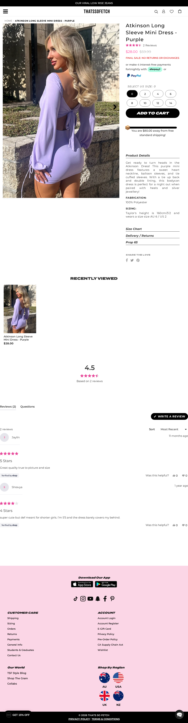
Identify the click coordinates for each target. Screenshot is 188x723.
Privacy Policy (106, 634)
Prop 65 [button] (132, 242)
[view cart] (180, 11)
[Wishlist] (171, 11)
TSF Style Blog (16, 673)
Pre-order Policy (108, 639)
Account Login (106, 618)
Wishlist (103, 650)
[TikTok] (75, 599)
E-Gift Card (104, 628)
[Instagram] (83, 599)
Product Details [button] (138, 155)
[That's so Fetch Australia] (104, 678)
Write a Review (172, 417)
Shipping (13, 618)
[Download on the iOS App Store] (82, 586)
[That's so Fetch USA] (118, 678)
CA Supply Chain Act (110, 644)
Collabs (12, 683)
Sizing (11, 623)
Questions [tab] (27, 407)
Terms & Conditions (106, 719)
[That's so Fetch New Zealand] (118, 696)
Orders (11, 628)
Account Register (108, 623)
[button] (163, 10)
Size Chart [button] (134, 229)
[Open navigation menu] (5, 11)
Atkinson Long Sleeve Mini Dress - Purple (45, 20)
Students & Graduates (20, 650)
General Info (14, 644)
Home (8, 20)
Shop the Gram (17, 678)
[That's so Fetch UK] (104, 696)
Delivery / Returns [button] (140, 235)
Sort (152, 429)
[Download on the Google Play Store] (106, 586)
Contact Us (14, 655)
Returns (12, 634)
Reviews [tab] (8, 407)
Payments (13, 639)
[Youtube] (90, 599)
